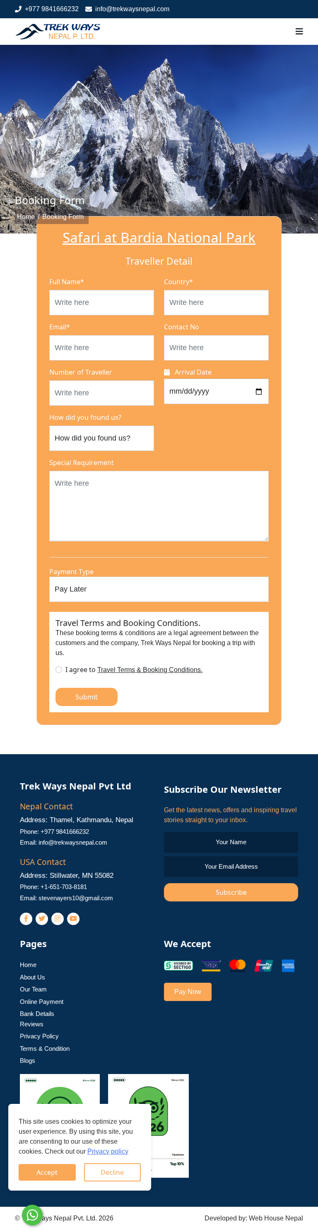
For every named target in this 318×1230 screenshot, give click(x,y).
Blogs (27, 1060)
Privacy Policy (39, 1036)
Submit (86, 696)
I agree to (133, 669)
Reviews (31, 1024)
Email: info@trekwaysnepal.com (63, 842)
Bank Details (37, 1013)
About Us (32, 977)
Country (178, 281)
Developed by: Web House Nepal (254, 1218)
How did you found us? (85, 417)
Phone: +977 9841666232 (54, 831)
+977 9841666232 (52, 8)
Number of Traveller (80, 372)
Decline (112, 1172)
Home (26, 216)
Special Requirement (81, 462)
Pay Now (187, 991)
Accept (47, 1172)
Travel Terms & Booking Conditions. (149, 669)
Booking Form (63, 216)
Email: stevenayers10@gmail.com (66, 897)
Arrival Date (192, 372)
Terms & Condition (45, 1048)
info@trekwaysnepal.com (132, 8)
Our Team (33, 989)
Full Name (66, 281)
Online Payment (41, 1001)
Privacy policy (107, 1151)
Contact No (181, 326)
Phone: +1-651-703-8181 (53, 886)
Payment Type (71, 571)
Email (59, 326)
